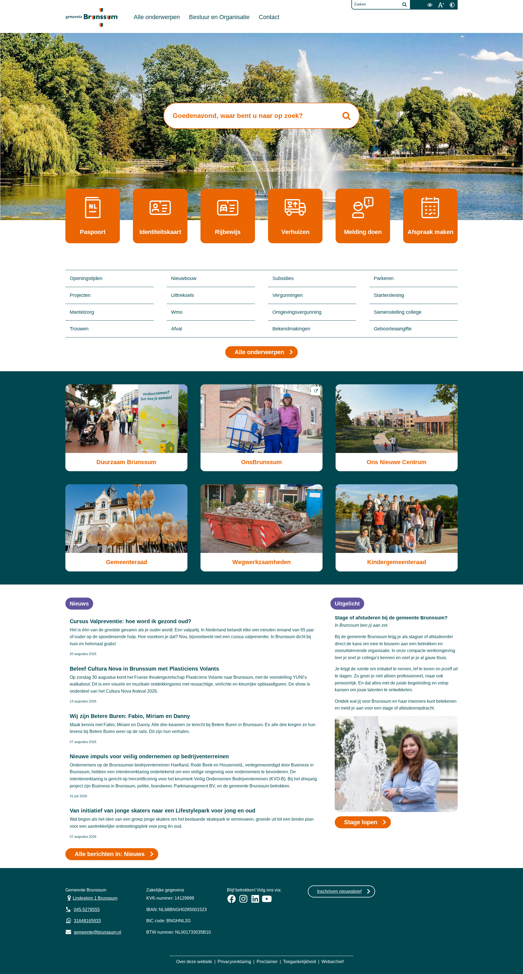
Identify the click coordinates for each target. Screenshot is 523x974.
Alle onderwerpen (157, 17)
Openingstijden (86, 278)
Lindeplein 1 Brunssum (91, 897)
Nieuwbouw (183, 278)
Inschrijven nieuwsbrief (339, 891)
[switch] (429, 5)
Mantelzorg (82, 312)
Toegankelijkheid (299, 961)
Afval (176, 328)
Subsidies (283, 278)
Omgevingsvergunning (296, 312)
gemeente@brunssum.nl (93, 932)
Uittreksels (182, 295)
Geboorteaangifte (393, 328)
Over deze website (194, 961)
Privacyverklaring (234, 961)
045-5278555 (87, 909)
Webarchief (332, 961)
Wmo (177, 312)
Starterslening (389, 295)
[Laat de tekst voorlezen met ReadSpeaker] (421, 2)
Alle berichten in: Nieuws (110, 854)
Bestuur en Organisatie (219, 17)
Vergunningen (287, 295)
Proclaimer (267, 961)
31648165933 (87, 920)
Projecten (80, 295)
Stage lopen (360, 822)
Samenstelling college (397, 312)
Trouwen (79, 328)
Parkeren (384, 278)
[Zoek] (404, 4)
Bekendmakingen (291, 328)
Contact (269, 17)
